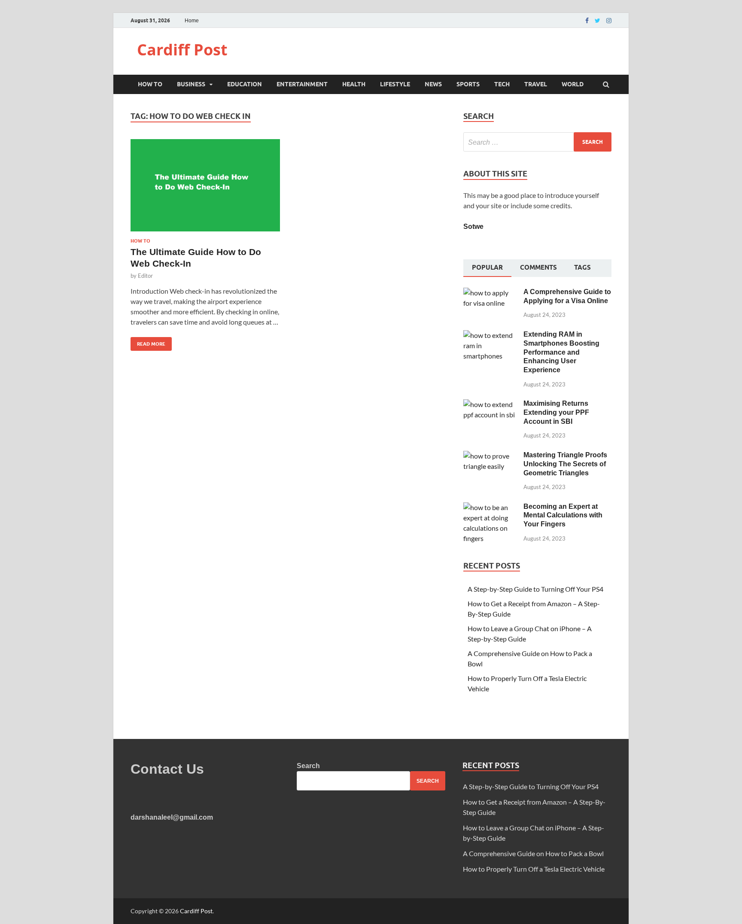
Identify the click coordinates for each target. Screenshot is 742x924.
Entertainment (302, 84)
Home (192, 21)
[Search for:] (537, 142)
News (433, 84)
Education (244, 84)
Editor (145, 275)
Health (353, 84)
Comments (538, 267)
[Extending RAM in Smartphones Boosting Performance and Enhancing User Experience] (490, 335)
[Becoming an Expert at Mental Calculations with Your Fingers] (490, 507)
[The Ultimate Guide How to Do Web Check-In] (205, 188)
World (573, 84)
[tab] (487, 268)
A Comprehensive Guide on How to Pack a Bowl (533, 853)
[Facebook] (587, 20)
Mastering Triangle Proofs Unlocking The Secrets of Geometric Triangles (565, 464)
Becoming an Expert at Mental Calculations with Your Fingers (562, 515)
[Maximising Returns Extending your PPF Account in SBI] (490, 404)
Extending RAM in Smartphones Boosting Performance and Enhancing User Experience (561, 352)
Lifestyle (395, 84)
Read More (148, 342)
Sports (468, 84)
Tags (582, 267)
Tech (502, 84)
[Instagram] (609, 20)
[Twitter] (597, 20)
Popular (487, 267)
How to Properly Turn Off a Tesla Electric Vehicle (534, 869)
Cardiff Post (182, 49)
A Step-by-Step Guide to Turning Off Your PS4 (535, 589)
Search (308, 765)
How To (150, 84)
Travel (535, 84)
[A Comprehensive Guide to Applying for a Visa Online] (490, 293)
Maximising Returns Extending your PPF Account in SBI (556, 412)
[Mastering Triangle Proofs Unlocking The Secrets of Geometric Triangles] (490, 456)
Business (191, 84)
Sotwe (473, 226)
